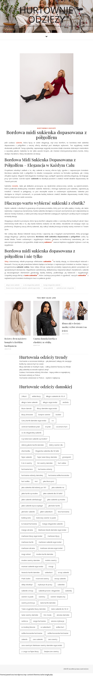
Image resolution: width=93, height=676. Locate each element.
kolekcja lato (26, 518)
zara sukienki (38, 639)
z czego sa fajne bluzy (30, 651)
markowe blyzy (53, 536)
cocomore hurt (61, 427)
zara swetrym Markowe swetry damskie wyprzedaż (41, 645)
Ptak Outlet (25, 578)
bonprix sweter (44, 414)
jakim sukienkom (46, 512)
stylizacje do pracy (45, 584)
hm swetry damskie (45, 463)
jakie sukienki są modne (56, 499)
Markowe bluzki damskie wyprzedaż (52, 530)
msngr (51, 566)
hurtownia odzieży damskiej (32, 475)
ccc (53, 420)
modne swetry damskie (30, 560)
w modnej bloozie (28, 627)
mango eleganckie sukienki (51, 285)
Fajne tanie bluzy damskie (47, 457)
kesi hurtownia (63, 512)
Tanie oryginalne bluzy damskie (33, 609)
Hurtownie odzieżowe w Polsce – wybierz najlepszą (39, 378)
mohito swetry (51, 560)
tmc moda (47, 615)
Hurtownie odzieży (46, 14)
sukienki (19, 142)
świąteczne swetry (51, 651)
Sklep (7, 261)
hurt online (62, 463)
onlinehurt (49, 572)
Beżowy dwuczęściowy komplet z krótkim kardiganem (16, 342)
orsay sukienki (63, 572)
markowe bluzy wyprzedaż (31, 536)
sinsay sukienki (48, 288)
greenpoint (66, 457)
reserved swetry (42, 578)
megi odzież (26, 554)
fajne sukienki (26, 457)
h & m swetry (26, 463)
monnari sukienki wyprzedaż (32, 566)
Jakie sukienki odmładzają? (31, 499)
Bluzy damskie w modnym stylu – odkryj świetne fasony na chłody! (45, 367)
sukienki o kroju (27, 591)
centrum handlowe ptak (30, 427)
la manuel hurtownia (29, 524)
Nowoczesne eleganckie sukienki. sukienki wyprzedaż (23, 288)
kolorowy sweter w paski (46, 518)
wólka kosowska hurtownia (31, 633)
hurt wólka (25, 481)
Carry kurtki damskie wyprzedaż (33, 420)
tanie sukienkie (30, 275)
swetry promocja (28, 603)
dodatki (15, 186)
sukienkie (82, 275)
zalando (24, 639)
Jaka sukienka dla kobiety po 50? (33, 487)
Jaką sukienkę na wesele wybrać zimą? (34, 369)
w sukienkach (46, 627)
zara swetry (52, 639)
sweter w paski (27, 597)
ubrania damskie (63, 615)
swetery (42, 597)
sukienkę (68, 591)
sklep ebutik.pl (26, 584)
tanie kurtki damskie (48, 603)
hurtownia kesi (27, 469)
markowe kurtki (27, 542)
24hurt (24, 396)
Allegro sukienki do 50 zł (55, 396)
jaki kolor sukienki (28, 512)
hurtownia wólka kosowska (58, 475)
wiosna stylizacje (57, 621)
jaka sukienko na (58, 487)
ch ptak (48, 427)
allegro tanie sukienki (13, 285)
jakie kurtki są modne (29, 493)
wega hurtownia (39, 621)
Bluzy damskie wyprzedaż (47, 408)
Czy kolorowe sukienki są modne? (34, 439)
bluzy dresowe (27, 414)
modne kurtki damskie (44, 554)
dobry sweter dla (56, 445)
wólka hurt (60, 627)
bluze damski (26, 408)
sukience (48, 242)
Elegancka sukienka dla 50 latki (47, 451)
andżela (66, 402)
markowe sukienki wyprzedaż (50, 542)
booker (58, 414)
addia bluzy (36, 396)
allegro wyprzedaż (50, 402)
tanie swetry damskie (29, 615)
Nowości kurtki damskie (30, 572)
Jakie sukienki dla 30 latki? (53, 493)
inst (36, 481)
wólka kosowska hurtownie (58, 633)
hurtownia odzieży (45, 469)
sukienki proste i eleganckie (65, 288)
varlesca (24, 621)
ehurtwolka (25, 451)
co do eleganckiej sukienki (31, 285)
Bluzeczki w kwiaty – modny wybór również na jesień (74, 327)
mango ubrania (27, 530)
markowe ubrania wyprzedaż (51, 548)
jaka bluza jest (48, 481)
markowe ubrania (28, 548)
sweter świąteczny (58, 597)
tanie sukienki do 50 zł (59, 609)
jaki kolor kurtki (54, 506)
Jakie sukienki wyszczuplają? (32, 506)
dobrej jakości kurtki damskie (32, 445)
